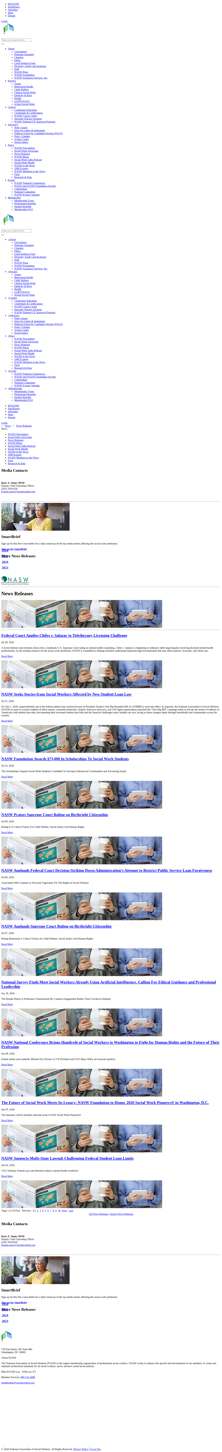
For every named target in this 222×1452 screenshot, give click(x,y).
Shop (10, 12)
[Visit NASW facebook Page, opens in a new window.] (2, 1446)
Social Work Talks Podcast (21, 446)
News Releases (15, 440)
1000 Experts (14, 454)
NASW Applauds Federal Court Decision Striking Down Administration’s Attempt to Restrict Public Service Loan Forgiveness (106, 870)
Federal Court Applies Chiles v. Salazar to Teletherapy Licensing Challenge (64, 635)
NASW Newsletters (18, 434)
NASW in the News (18, 451)
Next (64, 1210)
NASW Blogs (15, 443)
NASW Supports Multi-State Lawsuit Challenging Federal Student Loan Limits (67, 1158)
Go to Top (95, 1449)
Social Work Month (18, 449)
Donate (11, 15)
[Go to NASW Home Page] (25, 36)
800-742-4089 (27, 1377)
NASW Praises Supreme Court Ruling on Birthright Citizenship (54, 815)
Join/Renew (14, 7)
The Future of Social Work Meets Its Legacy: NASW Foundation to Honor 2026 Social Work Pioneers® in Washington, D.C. (105, 1102)
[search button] (2, 234)
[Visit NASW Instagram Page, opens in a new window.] (59, 1446)
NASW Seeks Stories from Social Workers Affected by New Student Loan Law (66, 694)
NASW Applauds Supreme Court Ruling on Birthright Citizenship (56, 926)
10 (59, 1210)
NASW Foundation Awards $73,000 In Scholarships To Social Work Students (65, 759)
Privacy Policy (81, 1449)
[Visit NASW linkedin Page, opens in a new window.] (10, 1446)
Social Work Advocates (20, 437)
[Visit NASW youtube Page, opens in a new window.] (22, 1446)
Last (71, 1210)
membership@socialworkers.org (17, 1382)
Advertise (13, 9)
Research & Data (16, 463)
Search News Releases (121, 1214)
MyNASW (13, 4)
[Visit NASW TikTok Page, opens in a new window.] (95, 1446)
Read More (7, 656)
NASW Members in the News (23, 457)
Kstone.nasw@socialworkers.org (18, 491)
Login (4, 21)
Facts (10, 460)
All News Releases (99, 1214)
